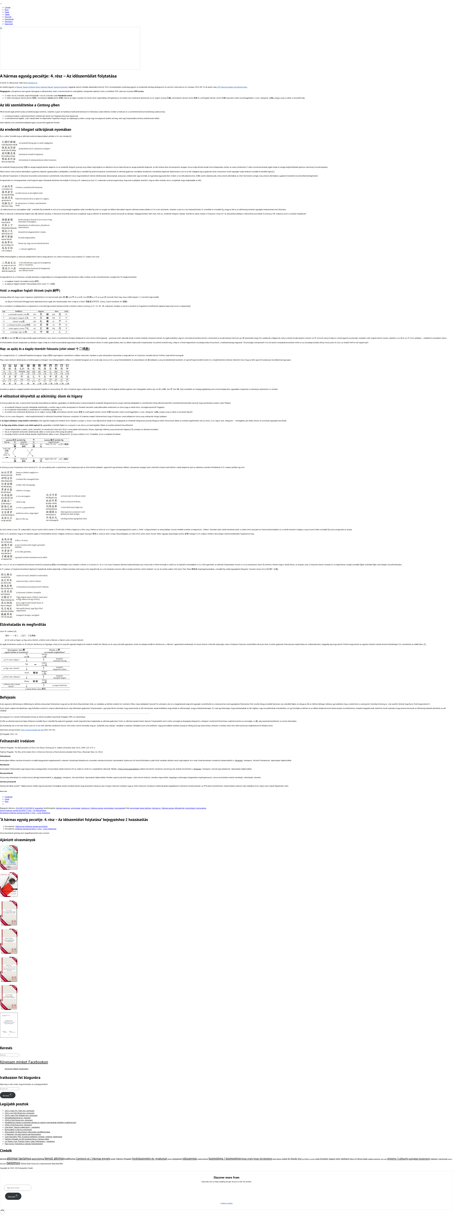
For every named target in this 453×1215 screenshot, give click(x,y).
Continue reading (226, 1203)
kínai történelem (263, 1158)
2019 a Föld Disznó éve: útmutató (19, 1120)
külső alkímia (277, 1159)
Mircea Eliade (362, 1159)
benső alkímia (145, 808)
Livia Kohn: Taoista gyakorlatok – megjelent (22, 1127)
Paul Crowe (384, 1159)
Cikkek (7, 14)
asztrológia (75, 808)
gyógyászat (177, 1159)
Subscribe (12, 1197)
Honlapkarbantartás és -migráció (18, 1118)
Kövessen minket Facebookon (24, 1061)
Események (9, 19)
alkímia (3, 1159)
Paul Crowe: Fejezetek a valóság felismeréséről (24, 1144)
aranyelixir (39, 808)
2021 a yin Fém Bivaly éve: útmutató (19, 1113)
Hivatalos (9, 21)
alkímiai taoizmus (63, 808)
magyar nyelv (334, 1159)
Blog (6, 9)
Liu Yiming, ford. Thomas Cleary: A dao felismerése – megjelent (30, 1141)
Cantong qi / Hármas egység (92, 808)
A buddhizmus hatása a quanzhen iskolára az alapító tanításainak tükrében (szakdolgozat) (40, 1122)
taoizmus (13, 1162)
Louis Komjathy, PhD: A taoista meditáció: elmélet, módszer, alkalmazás (33, 1136)
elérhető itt (32, 83)
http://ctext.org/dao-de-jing (32, 730)
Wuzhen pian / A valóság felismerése (41, 1163)
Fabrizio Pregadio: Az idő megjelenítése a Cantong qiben (27, 1139)
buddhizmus (70, 1158)
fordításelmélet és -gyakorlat (149, 1158)
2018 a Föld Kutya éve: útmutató (18, 1125)
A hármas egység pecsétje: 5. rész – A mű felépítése (35, 829)
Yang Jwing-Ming (57, 1163)
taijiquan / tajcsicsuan (439, 1159)
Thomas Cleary (25, 1163)
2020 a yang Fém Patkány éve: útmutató (21, 1115)
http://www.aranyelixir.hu (129, 769)
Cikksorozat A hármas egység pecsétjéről (31, 826)
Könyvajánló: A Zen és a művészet (18, 1129)
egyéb (113, 1159)
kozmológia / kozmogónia (114, 808)
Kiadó (7, 12)
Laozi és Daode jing (291, 1158)
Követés (6, 1095)
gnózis (169, 1159)
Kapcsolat (9, 24)
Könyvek (8, 17)
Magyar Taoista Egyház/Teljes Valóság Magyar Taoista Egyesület (42, 87)
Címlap (7, 7)
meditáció (345, 1159)
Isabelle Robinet (202, 1159)
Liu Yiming (305, 1159)
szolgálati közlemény (419, 1158)
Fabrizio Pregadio (124, 1158)
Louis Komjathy (321, 1159)
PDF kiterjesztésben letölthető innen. (232, 87)
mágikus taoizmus (374, 1159)
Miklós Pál (353, 1159)
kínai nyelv (247, 1158)
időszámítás (180, 808)
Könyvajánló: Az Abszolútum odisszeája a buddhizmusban (27, 1132)
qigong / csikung (397, 1158)
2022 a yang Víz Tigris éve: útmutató (19, 1110)
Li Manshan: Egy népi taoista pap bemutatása (23, 1134)
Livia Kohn (312, 1159)
